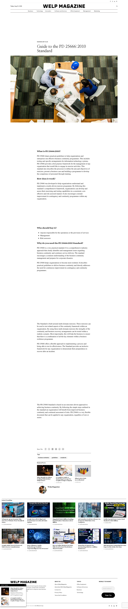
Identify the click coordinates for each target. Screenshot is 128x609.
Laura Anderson (7, 524)
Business (79, 589)
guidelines (55, 457)
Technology (80, 592)
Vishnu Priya (108, 522)
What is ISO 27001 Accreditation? (80, 479)
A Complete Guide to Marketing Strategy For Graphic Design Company (64, 479)
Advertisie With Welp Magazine (63, 587)
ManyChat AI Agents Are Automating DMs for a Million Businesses (87, 547)
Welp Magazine (54, 487)
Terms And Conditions (61, 595)
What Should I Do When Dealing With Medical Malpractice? (44, 479)
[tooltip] (110, 1)
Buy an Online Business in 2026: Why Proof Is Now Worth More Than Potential (63, 547)
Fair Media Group (39, 605)
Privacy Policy (58, 592)
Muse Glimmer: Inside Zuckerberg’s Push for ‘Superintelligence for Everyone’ (37, 547)
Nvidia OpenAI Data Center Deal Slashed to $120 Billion (114, 519)
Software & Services (82, 587)
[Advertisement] (64, 25)
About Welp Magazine (61, 584)
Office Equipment (81, 584)
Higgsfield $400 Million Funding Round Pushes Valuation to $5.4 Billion (63, 520)
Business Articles (42, 41)
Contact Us (58, 589)
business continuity (43, 457)
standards (63, 457)
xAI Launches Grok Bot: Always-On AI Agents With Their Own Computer (89, 520)
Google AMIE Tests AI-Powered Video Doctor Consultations (12, 546)
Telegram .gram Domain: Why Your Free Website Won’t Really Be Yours (13, 520)
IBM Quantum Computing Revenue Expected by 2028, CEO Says (115, 546)
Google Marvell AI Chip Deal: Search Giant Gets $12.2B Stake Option (37, 520)
